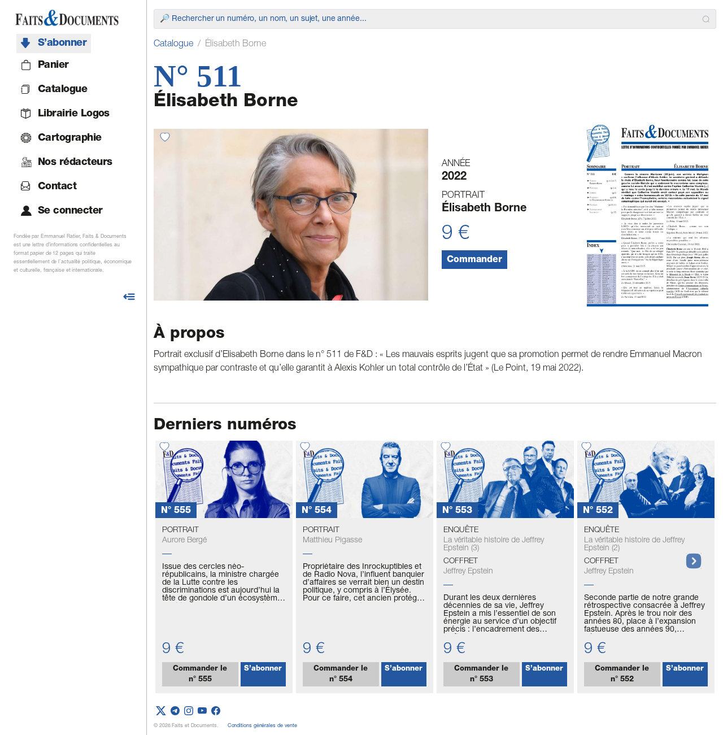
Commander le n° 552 (622, 675)
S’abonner (263, 669)
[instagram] (188, 712)
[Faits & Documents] (67, 18)
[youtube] (202, 712)
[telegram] (175, 712)
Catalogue (173, 44)
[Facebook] (216, 712)
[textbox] (429, 19)
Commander (474, 260)
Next (688, 555)
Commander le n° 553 (481, 675)
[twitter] (161, 712)
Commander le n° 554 (340, 675)
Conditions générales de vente (262, 726)
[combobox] (435, 19)
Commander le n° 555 (200, 675)
